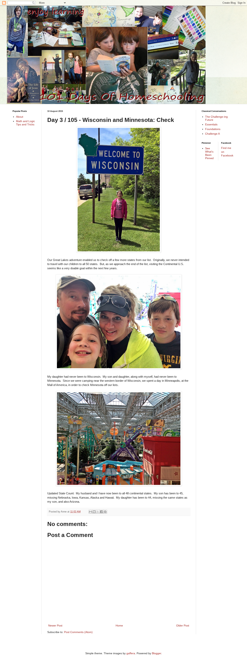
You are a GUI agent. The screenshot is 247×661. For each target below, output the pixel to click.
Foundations (212, 129)
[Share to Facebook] (101, 512)
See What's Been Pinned (209, 153)
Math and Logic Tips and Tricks (25, 123)
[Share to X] (98, 512)
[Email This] (90, 512)
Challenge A (212, 133)
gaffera (130, 653)
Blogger (156, 653)
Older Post (182, 625)
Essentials (211, 124)
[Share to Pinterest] (105, 512)
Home (119, 625)
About (19, 116)
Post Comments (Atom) (78, 632)
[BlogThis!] (94, 512)
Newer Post (55, 625)
